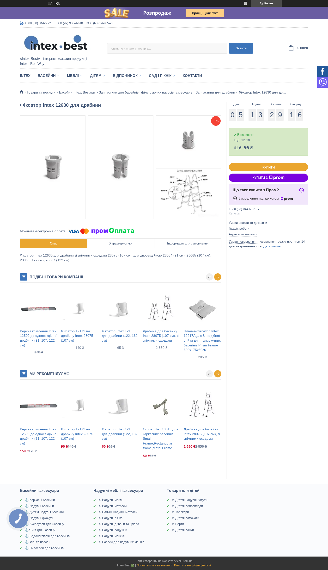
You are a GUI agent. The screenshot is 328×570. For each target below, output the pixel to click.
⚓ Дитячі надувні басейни (44, 512)
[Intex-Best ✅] (62, 43)
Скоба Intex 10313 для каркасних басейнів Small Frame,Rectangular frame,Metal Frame (160, 438)
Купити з (260, 178)
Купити (268, 167)
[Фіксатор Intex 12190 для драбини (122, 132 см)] (121, 308)
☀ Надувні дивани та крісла (118, 524)
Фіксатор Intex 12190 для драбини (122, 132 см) (120, 335)
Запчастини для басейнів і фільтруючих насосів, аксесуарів (145, 92)
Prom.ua (187, 561)
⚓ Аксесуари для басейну (44, 524)
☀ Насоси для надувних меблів (121, 542)
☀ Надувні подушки (112, 530)
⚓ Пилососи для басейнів (44, 548)
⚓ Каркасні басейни (40, 500)
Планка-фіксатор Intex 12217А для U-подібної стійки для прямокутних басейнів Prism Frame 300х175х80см (202, 340)
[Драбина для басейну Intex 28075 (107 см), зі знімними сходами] (162, 308)
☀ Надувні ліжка (110, 518)
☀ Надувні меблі (110, 500)
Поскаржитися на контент (154, 565)
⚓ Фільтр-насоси (37, 542)
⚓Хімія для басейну (40, 530)
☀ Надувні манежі (111, 536)
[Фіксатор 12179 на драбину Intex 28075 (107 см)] (80, 308)
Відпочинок (125, 75)
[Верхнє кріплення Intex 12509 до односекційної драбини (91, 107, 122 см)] (39, 308)
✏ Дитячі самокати (185, 518)
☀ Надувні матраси (112, 506)
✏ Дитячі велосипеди (187, 506)
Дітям (96, 75)
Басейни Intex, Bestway (77, 92)
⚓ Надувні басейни (39, 506)
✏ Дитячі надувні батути (189, 500)
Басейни (47, 75)
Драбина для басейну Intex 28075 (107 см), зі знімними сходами (161, 335)
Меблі (73, 75)
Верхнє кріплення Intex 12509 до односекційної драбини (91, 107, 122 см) (38, 338)
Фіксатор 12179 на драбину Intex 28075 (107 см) (77, 335)
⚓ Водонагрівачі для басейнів (47, 536)
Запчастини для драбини (215, 92)
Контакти (192, 75)
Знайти (241, 48)
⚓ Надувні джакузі (39, 518)
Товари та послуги (41, 92)
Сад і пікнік (160, 75)
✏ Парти (178, 524)
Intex (25, 75)
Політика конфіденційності (192, 565)
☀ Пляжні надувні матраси (117, 512)
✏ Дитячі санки (183, 530)
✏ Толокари (180, 512)
